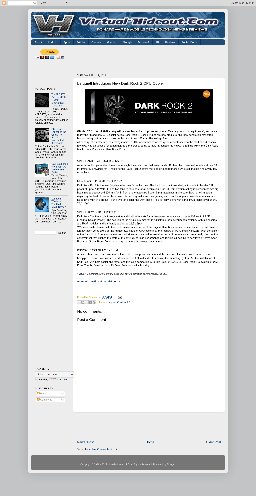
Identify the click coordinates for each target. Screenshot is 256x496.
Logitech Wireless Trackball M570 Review (58, 202)
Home (150, 442)
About (38, 42)
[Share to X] (87, 302)
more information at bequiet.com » (99, 281)
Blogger (171, 464)
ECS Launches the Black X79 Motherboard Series (59, 168)
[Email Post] (119, 297)
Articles (81, 42)
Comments (46, 399)
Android (53, 42)
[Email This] (79, 302)
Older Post (213, 442)
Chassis (96, 42)
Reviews (170, 42)
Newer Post (85, 442)
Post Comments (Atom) (104, 449)
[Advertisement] (150, 58)
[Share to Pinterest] (94, 302)
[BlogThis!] (83, 302)
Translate (62, 379)
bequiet (112, 302)
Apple (67, 42)
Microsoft (144, 42)
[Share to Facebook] (90, 302)
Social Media (189, 42)
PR (157, 42)
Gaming (112, 42)
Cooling (121, 302)
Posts (43, 393)
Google (127, 42)
